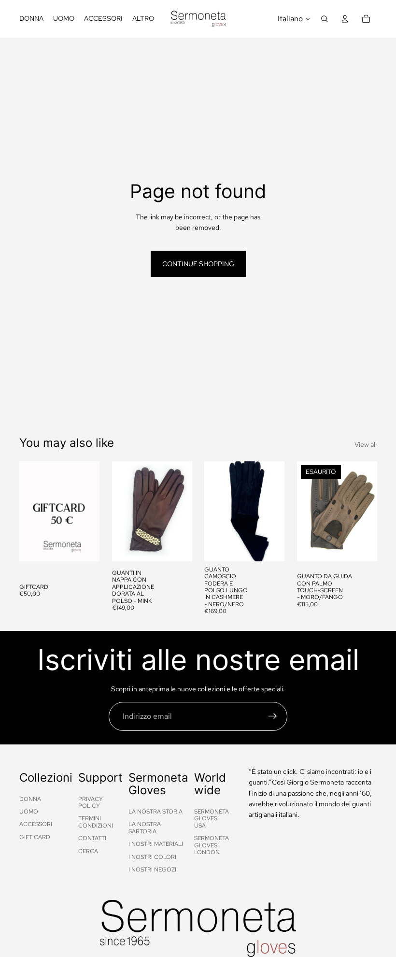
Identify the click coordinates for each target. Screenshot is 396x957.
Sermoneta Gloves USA (211, 818)
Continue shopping (198, 263)
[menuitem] (143, 18)
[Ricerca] (324, 18)
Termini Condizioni (95, 821)
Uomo (28, 811)
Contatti (92, 838)
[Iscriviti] (273, 716)
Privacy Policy (90, 802)
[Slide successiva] (181, 511)
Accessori (35, 824)
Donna (30, 799)
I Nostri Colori (152, 857)
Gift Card (34, 837)
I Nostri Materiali (155, 844)
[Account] (344, 18)
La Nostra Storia (155, 811)
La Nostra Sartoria (144, 827)
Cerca (88, 851)
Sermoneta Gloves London (211, 845)
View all (365, 444)
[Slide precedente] (122, 511)
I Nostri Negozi (152, 869)
